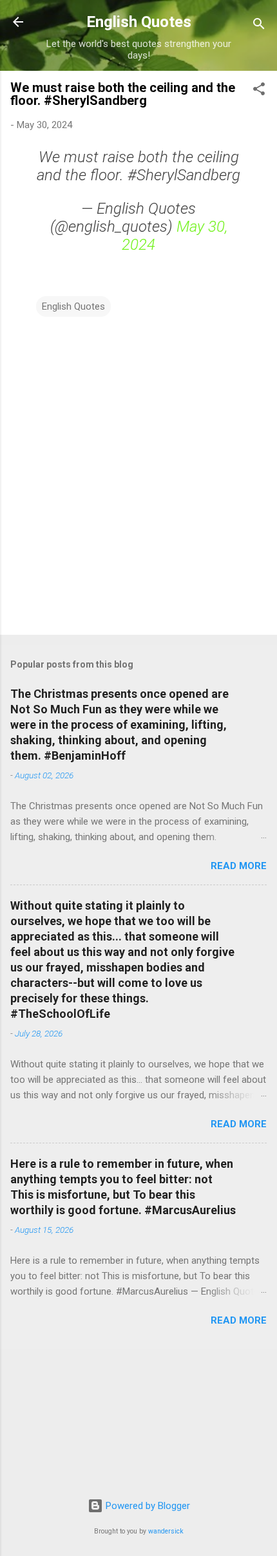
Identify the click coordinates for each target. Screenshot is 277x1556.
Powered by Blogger (146, 1506)
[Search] (259, 26)
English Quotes (138, 22)
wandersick (166, 1531)
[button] (259, 91)
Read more (239, 866)
